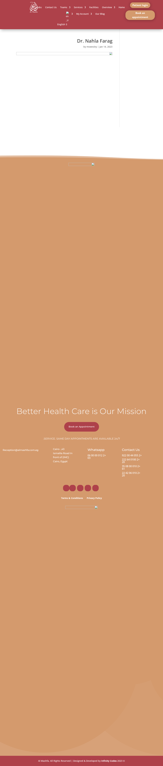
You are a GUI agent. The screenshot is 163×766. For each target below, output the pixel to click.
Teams (63, 7)
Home (122, 7)
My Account (82, 13)
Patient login (140, 5)
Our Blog (100, 13)
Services (78, 7)
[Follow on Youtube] (66, 488)
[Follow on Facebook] (95, 488)
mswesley (92, 46)
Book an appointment (140, 15)
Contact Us (51, 7)
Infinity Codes (109, 760)
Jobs (39, 7)
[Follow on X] (80, 488)
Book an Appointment (82, 426)
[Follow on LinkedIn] (72, 488)
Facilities (94, 7)
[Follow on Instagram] (88, 488)
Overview (107, 7)
